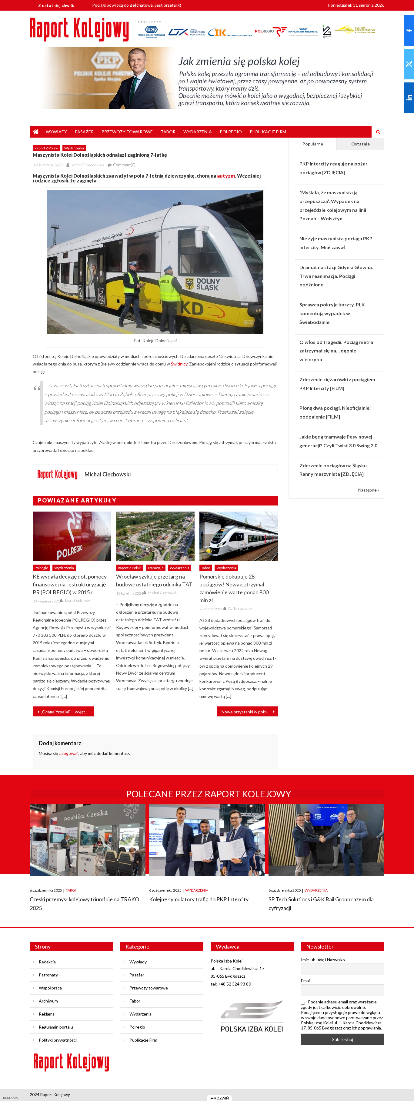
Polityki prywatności (58, 1040)
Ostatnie (360, 143)
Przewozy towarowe (127, 131)
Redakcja (47, 961)
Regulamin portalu (56, 1026)
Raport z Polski (46, 148)
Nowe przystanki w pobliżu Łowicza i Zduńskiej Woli (250, 711)
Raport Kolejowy (77, 600)
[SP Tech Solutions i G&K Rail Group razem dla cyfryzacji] (326, 840)
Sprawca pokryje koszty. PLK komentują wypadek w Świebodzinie (332, 313)
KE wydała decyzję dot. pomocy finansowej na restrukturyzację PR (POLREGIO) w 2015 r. (70, 584)
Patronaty (48, 974)
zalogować (68, 753)
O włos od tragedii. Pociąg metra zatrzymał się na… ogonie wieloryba (336, 350)
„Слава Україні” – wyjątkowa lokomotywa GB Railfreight (67, 711)
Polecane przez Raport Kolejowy (208, 793)
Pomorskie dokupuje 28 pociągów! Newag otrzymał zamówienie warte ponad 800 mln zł (234, 588)
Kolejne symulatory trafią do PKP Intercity (199, 899)
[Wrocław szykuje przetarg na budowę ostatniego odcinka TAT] (155, 536)
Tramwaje (156, 568)
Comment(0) (124, 164)
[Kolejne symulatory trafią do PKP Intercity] (207, 840)
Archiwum (48, 1000)
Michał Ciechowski (88, 164)
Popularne (312, 143)
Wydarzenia (197, 131)
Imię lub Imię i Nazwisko (323, 959)
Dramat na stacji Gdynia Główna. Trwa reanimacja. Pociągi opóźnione (336, 276)
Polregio (231, 131)
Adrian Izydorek (240, 608)
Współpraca (50, 987)
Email (306, 980)
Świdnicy (179, 363)
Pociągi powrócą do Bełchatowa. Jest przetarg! (136, 3)
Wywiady (56, 131)
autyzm (226, 175)
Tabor (168, 131)
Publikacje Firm (268, 131)
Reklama (47, 1013)
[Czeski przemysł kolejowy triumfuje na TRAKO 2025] (87, 840)
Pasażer (84, 131)
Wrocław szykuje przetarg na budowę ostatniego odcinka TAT (154, 580)
